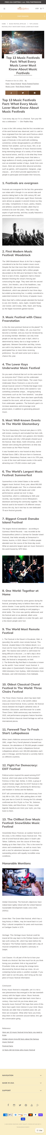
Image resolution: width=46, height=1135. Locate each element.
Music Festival (16, 84)
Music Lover (10, 86)
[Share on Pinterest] (34, 93)
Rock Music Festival (23, 86)
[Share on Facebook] (11, 93)
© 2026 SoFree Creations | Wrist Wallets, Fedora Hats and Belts (23, 1124)
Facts (8, 84)
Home (4, 24)
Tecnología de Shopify (23, 1127)
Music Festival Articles (17, 24)
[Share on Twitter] (23, 93)
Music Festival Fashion (30, 84)
